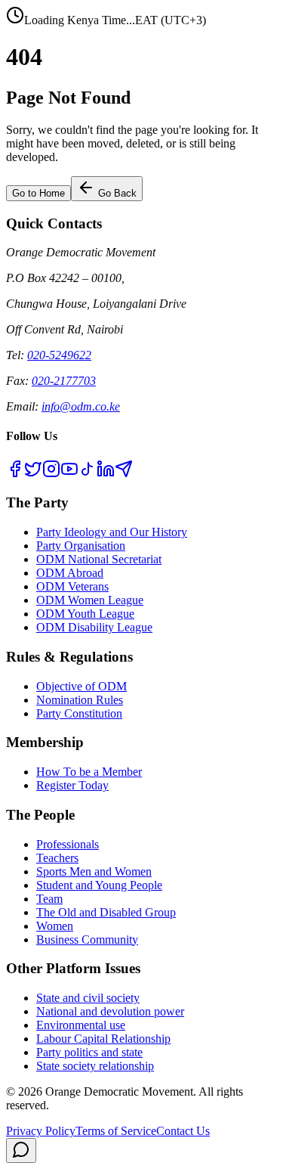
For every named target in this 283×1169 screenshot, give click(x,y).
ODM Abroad (69, 572)
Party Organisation (80, 545)
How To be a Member (89, 771)
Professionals (67, 844)
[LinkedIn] (106, 473)
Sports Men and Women (94, 871)
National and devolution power (110, 1011)
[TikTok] (87, 473)
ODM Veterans (72, 586)
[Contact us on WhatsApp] (21, 1150)
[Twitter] (33, 473)
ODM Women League (89, 600)
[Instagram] (51, 473)
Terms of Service (115, 1130)
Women (54, 925)
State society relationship (95, 1065)
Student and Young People (99, 885)
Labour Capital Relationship (103, 1038)
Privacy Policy (40, 1130)
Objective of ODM (81, 686)
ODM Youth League (85, 613)
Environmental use (80, 1025)
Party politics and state (89, 1052)
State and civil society (88, 997)
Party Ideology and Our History (111, 532)
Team (49, 898)
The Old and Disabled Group (106, 912)
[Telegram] (124, 473)
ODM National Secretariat (98, 559)
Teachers (57, 857)
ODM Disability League (94, 627)
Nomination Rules (79, 699)
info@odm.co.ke (81, 406)
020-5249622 (59, 355)
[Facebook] (15, 473)
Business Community (87, 939)
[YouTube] (69, 473)
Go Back (116, 193)
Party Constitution (79, 713)
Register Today (72, 785)
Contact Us (183, 1130)
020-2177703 (64, 380)
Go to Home (38, 193)
